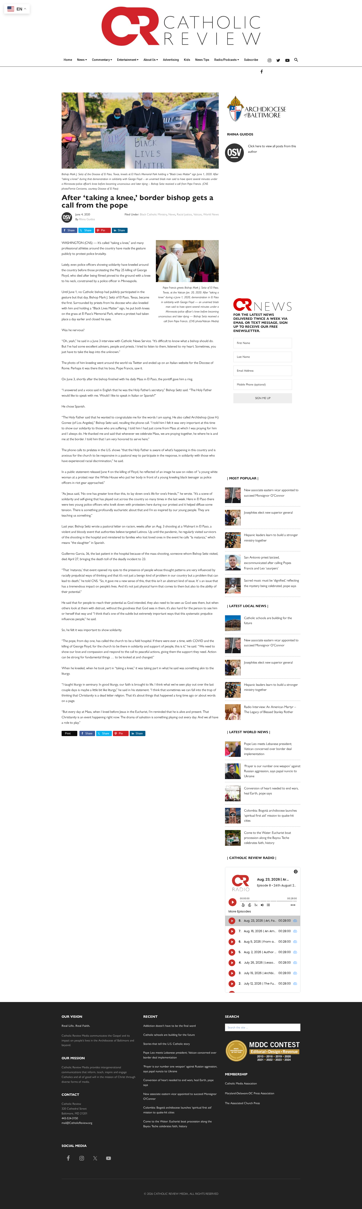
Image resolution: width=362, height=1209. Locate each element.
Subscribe (251, 59)
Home (68, 59)
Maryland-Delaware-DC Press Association (249, 1093)
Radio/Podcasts (225, 59)
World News (211, 214)
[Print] (63, 733)
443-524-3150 (70, 1118)
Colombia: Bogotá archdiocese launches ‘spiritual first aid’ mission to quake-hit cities (270, 815)
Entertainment (127, 59)
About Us (150, 59)
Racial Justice (184, 214)
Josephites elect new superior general (268, 512)
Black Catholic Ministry (153, 214)
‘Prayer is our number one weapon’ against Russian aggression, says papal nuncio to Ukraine (272, 771)
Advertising (171, 59)
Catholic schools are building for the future (169, 1035)
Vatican (197, 214)
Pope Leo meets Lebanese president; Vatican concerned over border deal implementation (268, 749)
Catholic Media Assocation (241, 1083)
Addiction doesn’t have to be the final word (169, 1026)
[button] (296, 60)
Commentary (101, 59)
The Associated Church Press (242, 1103)
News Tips (202, 59)
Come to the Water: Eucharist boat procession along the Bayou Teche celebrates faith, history (267, 838)
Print (68, 733)
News (81, 59)
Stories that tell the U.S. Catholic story (166, 1044)
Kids (187, 59)
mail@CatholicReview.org (77, 1123)
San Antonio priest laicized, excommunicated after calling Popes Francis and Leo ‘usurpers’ (267, 562)
